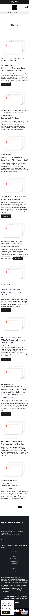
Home (2, 12)
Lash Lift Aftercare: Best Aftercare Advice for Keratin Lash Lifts (12, 292)
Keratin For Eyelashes (10, 246)
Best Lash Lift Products (10, 118)
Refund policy (14, 561)
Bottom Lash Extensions (11, 199)
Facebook (14, 534)
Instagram (8, 534)
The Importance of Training (12, 444)
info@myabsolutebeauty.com (9, 543)
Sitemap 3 (14, 568)
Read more (6, 84)
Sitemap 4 (14, 571)
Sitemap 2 (14, 566)
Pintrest (20, 534)
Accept (6, 612)
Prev (9, 507)
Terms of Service (14, 559)
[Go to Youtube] (16, 603)
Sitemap (14, 563)
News (5, 12)
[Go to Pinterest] (18, 603)
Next (14, 507)
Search (14, 554)
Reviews (14, 556)
